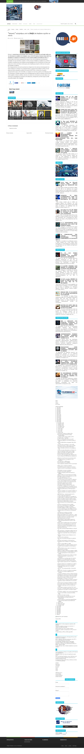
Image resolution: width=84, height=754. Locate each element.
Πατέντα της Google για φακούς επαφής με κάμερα (66, 498)
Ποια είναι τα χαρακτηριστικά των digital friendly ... (66, 505)
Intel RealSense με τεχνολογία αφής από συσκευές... (66, 558)
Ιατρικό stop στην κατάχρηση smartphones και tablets (67, 582)
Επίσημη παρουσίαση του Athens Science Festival (66, 560)
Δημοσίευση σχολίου (13, 128)
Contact (57, 403)
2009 (58, 610)
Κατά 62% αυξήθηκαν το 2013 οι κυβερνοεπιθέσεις (66, 507)
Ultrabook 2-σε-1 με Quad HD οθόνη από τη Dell (66, 559)
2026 (58, 407)
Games (30, 23)
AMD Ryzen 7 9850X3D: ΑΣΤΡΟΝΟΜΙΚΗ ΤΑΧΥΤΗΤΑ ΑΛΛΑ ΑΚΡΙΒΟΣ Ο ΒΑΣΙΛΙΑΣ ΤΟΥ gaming (69, 150)
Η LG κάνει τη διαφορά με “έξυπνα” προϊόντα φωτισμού (67, 573)
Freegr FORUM (58, 674)
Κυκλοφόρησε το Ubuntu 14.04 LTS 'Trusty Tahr (65, 485)
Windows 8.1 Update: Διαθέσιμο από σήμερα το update (67, 550)
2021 (58, 413)
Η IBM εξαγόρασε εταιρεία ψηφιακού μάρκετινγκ (66, 519)
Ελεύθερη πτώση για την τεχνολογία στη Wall (65, 516)
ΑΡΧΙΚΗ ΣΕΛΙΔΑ (59, 676)
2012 (58, 607)
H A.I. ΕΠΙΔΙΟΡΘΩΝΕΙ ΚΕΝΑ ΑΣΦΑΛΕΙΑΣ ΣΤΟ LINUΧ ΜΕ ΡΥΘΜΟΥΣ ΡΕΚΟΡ (69, 224)
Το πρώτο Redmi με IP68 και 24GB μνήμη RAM (64, 631)
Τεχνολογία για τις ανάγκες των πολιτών (64, 512)
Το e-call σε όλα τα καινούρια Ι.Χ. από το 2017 (65, 444)
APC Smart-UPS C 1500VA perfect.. (63, 461)
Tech (34, 23)
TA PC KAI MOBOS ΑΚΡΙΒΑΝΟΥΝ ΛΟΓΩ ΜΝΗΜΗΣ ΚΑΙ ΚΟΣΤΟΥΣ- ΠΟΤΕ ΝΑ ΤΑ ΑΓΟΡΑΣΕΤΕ (69, 255)
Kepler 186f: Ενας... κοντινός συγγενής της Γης (65, 494)
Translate (64, 734)
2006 (58, 614)
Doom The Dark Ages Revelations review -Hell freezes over (66, 656)
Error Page (74, 745)
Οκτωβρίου (60, 425)
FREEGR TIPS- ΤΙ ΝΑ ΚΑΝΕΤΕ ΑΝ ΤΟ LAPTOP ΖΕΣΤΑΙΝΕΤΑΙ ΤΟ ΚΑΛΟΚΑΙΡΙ (69, 293)
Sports (57, 668)
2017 (58, 418)
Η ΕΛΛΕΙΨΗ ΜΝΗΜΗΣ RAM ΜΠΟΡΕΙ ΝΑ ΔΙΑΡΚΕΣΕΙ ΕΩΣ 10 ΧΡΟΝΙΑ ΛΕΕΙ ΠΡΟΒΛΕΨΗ (69, 267)
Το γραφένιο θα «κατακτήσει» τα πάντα (64, 478)
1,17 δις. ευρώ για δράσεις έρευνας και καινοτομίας (66, 480)
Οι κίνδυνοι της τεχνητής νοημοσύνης (64, 471)
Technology (58, 665)
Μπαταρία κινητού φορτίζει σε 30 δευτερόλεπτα (65, 540)
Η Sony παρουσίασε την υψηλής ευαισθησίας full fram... (67, 544)
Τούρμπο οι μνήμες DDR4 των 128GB (64, 543)
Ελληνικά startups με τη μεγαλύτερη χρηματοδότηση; (66, 599)
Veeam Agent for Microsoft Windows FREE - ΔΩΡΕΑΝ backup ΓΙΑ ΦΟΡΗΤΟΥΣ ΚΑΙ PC (69, 184)
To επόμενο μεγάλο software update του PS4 (65, 436)
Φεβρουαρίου (60, 603)
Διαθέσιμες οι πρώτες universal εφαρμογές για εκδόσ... (67, 475)
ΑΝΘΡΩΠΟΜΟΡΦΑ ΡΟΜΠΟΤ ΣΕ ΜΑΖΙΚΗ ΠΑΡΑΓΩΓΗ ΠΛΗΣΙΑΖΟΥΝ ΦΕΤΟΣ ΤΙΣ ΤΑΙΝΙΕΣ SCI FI (69, 336)
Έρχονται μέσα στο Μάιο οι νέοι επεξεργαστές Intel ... (67, 481)
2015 (58, 420)
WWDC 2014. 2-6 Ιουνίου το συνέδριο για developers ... (67, 570)
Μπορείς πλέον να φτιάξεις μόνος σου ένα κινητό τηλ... (67, 522)
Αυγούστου (60, 427)
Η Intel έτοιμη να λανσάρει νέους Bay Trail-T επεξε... (66, 587)
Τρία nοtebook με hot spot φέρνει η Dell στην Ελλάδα (67, 575)
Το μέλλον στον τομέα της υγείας (63, 594)
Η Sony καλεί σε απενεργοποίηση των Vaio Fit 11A (66, 523)
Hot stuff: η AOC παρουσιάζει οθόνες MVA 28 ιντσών (67, 454)
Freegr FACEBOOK (59, 675)
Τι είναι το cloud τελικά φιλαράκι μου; (64, 495)
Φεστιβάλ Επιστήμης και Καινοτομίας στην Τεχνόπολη (67, 515)
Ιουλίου (59, 428)
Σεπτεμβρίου (60, 426)
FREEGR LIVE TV (59, 672)
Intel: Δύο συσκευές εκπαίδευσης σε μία (64, 513)
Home (57, 400)
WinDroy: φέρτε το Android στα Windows (64, 465)
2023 (58, 411)
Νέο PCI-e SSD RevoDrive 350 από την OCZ (65, 439)
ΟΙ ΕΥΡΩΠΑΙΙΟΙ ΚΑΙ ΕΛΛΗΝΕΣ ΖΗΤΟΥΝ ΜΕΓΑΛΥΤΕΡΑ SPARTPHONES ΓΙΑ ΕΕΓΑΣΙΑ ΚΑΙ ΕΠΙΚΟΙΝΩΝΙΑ (28, 1)
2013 (58, 606)
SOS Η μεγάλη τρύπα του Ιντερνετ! (63, 518)
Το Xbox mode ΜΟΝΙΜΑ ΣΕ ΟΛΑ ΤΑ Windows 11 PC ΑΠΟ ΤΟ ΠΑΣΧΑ (69, 123)
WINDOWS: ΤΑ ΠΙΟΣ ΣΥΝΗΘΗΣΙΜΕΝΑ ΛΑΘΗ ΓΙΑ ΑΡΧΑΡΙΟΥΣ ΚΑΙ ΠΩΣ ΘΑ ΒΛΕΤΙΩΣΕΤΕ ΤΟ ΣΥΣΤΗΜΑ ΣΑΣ (66, 198)
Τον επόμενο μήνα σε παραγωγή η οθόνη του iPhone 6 (67, 579)
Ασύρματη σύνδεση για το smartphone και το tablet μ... (67, 563)
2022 (58, 412)
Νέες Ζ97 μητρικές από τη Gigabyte (63, 462)
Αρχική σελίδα (58, 618)
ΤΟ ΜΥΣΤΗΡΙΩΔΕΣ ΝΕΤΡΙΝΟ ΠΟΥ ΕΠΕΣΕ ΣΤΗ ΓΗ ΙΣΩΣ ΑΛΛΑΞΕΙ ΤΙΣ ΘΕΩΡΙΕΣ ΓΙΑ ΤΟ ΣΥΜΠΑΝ (69, 375)
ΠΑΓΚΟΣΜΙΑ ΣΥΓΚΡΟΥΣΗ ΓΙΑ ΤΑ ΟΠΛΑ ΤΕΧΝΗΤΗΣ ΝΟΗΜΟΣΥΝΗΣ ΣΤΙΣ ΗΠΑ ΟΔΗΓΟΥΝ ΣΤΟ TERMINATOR (69, 362)
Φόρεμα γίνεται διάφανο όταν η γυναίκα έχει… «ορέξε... (67, 514)
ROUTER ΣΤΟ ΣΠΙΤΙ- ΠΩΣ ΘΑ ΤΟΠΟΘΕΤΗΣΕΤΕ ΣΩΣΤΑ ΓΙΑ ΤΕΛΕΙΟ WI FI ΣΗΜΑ (69, 306)
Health (57, 669)
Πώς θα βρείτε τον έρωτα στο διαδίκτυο (64, 470)
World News (58, 664)
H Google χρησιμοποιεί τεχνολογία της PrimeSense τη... (67, 487)
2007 (58, 613)
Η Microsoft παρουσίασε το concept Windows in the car (67, 551)
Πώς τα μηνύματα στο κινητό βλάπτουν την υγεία (66, 596)
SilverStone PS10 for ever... (62, 527)
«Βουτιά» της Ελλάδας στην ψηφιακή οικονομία (65, 452)
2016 (58, 419)
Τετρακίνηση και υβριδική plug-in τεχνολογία (65, 501)
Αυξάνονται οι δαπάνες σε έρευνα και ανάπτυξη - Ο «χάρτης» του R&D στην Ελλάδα (65, 627)
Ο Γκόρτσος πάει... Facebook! (62, 437)
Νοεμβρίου (60, 424)
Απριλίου (59, 432)
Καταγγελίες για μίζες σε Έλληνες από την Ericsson (66, 577)
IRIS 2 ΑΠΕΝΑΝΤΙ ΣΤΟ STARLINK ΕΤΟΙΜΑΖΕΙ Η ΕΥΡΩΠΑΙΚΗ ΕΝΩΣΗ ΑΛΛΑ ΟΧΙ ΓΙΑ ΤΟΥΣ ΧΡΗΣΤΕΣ (69, 323)
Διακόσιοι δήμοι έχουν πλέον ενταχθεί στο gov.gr (64, 628)
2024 (58, 410)
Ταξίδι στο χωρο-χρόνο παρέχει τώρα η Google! (65, 451)
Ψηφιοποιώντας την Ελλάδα (62, 549)
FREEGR (20, 23)
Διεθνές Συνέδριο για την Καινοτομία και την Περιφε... (67, 474)
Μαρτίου (59, 602)
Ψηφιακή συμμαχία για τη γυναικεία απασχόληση (66, 564)
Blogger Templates (10, 745)
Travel (57, 670)
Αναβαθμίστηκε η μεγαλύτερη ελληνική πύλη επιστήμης (67, 574)
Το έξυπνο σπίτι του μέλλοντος (62, 537)
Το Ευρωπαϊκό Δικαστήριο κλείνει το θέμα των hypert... (67, 554)
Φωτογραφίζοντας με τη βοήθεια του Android (65, 506)
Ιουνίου (59, 429)
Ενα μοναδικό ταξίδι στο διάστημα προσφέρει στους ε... (67, 583)
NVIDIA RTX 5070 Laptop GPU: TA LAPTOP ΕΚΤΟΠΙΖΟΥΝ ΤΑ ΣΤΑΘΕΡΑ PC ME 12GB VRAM (69, 111)
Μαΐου (59, 431)
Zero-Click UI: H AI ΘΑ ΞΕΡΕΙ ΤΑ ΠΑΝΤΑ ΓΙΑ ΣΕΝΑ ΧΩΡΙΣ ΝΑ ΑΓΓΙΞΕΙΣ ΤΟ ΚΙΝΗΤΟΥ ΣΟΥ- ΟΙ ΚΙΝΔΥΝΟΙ (69, 211)
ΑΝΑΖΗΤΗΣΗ (39, 23)
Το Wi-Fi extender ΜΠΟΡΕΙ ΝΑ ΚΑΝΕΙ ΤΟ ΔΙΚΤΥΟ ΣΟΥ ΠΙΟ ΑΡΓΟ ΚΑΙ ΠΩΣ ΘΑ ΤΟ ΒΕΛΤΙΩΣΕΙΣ (69, 281)
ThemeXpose (19, 745)
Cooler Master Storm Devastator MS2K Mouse (65, 446)
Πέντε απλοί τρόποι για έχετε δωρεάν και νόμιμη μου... (67, 479)
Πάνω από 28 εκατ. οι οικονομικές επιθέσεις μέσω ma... (67, 530)
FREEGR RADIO (14, 23)
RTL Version (58, 404)
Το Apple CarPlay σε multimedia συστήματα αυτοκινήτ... (67, 497)
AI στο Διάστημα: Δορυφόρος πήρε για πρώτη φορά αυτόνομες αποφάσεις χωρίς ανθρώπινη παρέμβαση (65, 642)
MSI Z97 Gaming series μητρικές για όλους (65, 453)
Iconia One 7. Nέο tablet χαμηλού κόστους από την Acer (67, 588)
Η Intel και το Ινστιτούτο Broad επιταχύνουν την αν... (66, 524)
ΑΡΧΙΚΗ (9, 23)
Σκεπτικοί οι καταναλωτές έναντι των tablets (65, 504)
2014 (58, 421)
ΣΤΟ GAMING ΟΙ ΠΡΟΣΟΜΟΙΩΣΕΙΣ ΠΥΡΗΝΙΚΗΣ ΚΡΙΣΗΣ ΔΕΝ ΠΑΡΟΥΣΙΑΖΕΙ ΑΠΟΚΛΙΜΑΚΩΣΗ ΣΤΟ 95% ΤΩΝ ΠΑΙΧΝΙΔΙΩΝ (66, 136)
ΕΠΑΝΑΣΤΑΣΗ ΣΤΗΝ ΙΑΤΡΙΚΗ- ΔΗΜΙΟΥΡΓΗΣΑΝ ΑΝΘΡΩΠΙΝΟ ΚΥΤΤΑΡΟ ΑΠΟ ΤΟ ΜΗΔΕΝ (69, 349)
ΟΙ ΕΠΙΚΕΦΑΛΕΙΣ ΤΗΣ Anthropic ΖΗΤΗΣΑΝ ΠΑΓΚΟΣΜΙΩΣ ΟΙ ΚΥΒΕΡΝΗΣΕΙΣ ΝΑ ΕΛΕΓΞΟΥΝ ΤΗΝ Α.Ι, (66, 237)
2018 (58, 417)
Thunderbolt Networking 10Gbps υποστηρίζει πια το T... (67, 531)
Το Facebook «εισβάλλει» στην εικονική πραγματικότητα (67, 591)
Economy (57, 666)
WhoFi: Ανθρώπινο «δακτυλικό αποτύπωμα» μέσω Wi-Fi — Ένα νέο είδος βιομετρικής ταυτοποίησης (66, 640)
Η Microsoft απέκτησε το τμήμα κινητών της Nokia (66, 445)
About (57, 401)
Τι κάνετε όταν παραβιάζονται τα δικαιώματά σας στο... (67, 486)
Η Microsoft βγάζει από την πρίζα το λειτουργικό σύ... (67, 548)
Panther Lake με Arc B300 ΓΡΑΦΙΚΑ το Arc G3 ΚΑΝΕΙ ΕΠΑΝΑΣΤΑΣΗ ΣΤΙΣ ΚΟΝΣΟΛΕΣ (69, 98)
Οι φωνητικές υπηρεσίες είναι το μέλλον (64, 482)
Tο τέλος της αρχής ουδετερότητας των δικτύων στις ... (67, 450)
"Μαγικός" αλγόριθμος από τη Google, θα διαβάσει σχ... (67, 490)
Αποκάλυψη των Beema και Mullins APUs (65, 433)
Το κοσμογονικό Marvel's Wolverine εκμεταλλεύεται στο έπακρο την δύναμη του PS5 (65, 658)
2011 (58, 608)
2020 (58, 414)
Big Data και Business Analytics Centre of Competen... (67, 499)
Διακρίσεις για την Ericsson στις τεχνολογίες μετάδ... (66, 458)
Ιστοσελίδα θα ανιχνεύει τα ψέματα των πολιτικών (66, 466)
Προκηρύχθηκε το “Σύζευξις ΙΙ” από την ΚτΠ (65, 578)
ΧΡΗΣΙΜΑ (25, 23)
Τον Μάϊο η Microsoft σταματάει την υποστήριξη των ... (67, 496)
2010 (58, 609)
